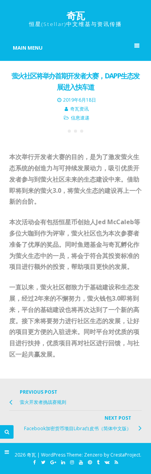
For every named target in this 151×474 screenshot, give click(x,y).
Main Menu (28, 47)
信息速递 (80, 117)
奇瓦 (75, 15)
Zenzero (93, 455)
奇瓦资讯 (79, 109)
